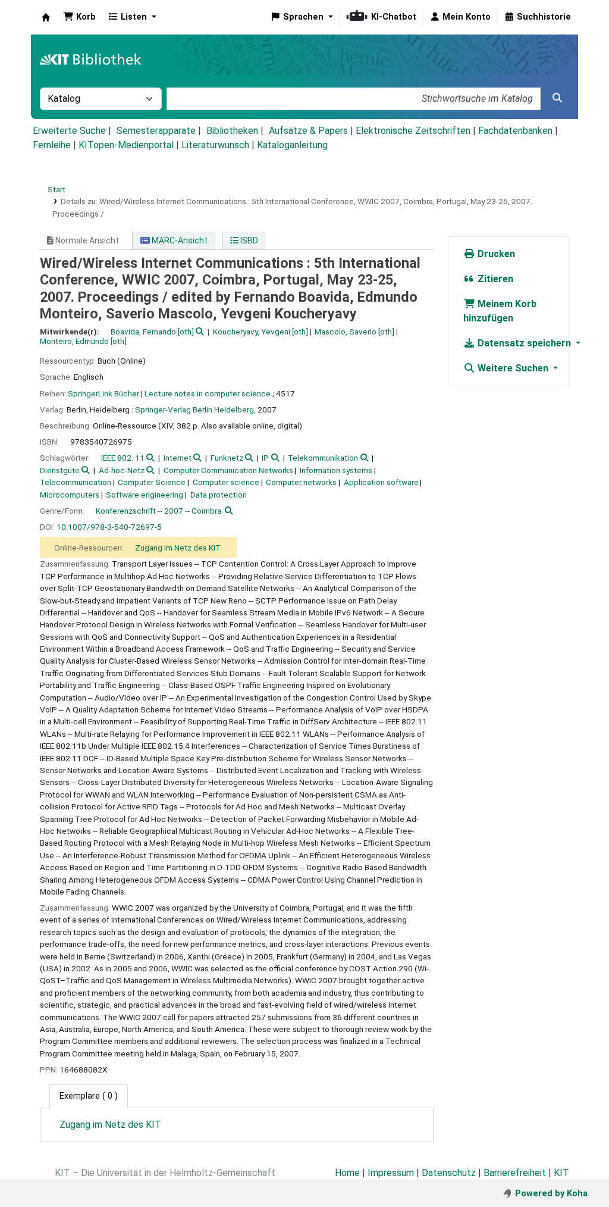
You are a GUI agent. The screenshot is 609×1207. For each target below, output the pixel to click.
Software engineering (144, 494)
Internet (178, 457)
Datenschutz (449, 1172)
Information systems (336, 470)
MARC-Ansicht (179, 240)
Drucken (495, 253)
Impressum (391, 1172)
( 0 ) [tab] (88, 1096)
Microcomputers (69, 494)
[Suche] (557, 98)
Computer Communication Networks (228, 470)
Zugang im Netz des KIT (178, 547)
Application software (381, 482)
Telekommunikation (323, 457)
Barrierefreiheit (515, 1172)
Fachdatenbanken (515, 130)
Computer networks (301, 482)
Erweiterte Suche (69, 130)
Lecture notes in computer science (208, 393)
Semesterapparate (156, 130)
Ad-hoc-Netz (122, 470)
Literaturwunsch (215, 145)
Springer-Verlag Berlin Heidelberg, (195, 409)
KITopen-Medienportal (126, 145)
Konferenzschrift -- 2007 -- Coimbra (158, 510)
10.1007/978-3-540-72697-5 (109, 526)
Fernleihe (52, 145)
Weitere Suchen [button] (513, 368)
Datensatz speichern (524, 343)
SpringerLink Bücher (103, 393)
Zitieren (494, 278)
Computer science (226, 482)
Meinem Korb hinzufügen (499, 311)
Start (56, 189)
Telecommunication (75, 482)
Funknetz (227, 457)
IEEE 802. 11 (123, 457)
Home (347, 1172)
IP (265, 457)
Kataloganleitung (292, 145)
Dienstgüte (60, 470)
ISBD (248, 240)
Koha (46, 17)
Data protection (218, 494)
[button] (79, 17)
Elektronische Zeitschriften (413, 130)
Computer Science (152, 482)
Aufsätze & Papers (308, 130)
